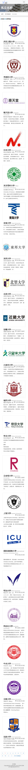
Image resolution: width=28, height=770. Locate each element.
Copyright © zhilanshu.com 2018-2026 (14, 765)
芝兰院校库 (8, 14)
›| (11, 755)
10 (5, 755)
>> (8, 755)
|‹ (2, 753)
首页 (2, 14)
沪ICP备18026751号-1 (14, 767)
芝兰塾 (14, 764)
